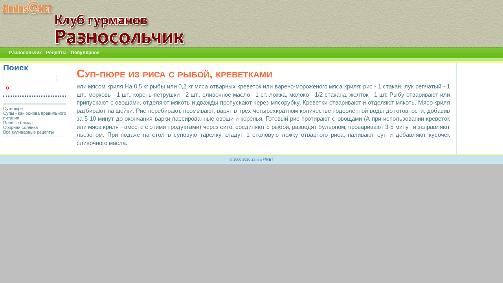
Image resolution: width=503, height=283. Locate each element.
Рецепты (56, 52)
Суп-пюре (13, 108)
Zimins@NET (263, 160)
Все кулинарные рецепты (28, 132)
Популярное (85, 52)
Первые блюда (18, 122)
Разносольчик (25, 52)
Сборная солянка (20, 127)
